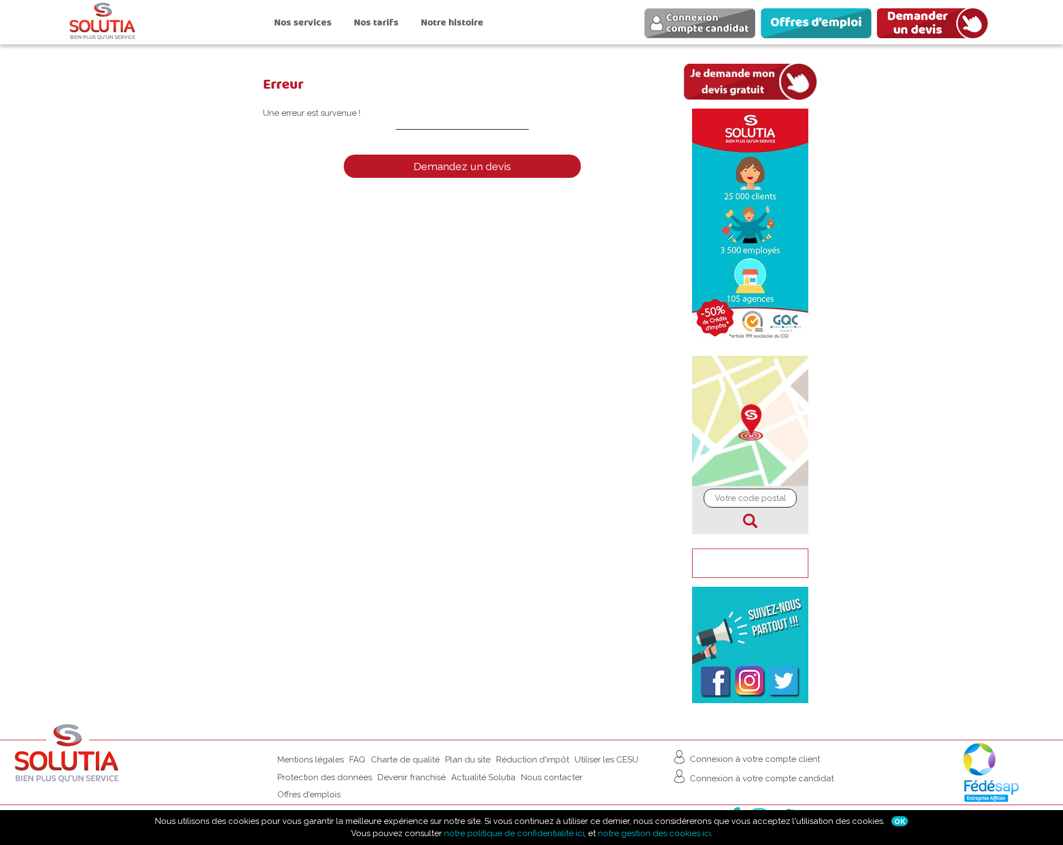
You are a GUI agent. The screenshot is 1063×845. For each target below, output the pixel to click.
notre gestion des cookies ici (654, 833)
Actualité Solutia (483, 777)
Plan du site (468, 760)
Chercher (750, 521)
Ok (899, 821)
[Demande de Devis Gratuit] (935, 25)
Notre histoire (452, 22)
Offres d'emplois (308, 795)
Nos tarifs (376, 22)
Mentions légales (310, 760)
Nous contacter (551, 777)
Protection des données (324, 777)
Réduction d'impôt (532, 760)
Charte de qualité (405, 760)
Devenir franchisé (412, 777)
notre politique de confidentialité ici (514, 833)
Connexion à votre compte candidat (761, 778)
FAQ (357, 760)
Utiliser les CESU (606, 760)
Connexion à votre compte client (754, 759)
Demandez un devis (462, 166)
